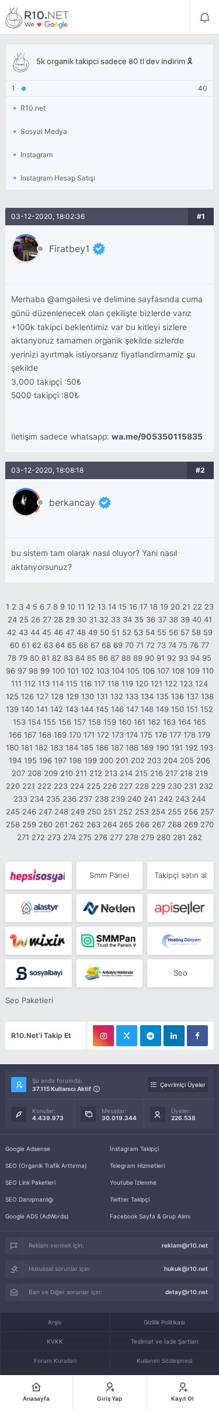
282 (195, 837)
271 (23, 837)
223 (61, 786)
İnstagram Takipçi (134, 1148)
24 (12, 619)
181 (27, 747)
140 (27, 709)
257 (207, 811)
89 (137, 658)
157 (80, 722)
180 (12, 747)
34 (127, 619)
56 (173, 632)
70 (129, 645)
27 (47, 619)
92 (171, 658)
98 (33, 670)
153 (19, 722)
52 (126, 632)
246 (29, 811)
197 (60, 760)
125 (12, 696)
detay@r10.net (186, 1291)
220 (13, 786)
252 (126, 811)
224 (77, 786)
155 (49, 722)
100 (58, 670)
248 (61, 811)
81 (45, 658)
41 (208, 619)
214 (126, 773)
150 (177, 709)
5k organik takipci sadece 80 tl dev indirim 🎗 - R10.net (37, 17)
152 (206, 709)
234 (37, 798)
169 (60, 734)
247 (45, 811)
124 (201, 683)
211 (81, 773)
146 (117, 709)
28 (58, 619)
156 (64, 722)
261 (61, 824)
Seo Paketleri (29, 1000)
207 (18, 773)
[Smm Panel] (38, 876)
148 (147, 709)
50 (104, 632)
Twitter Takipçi (130, 1199)
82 (56, 658)
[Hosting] (38, 908)
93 (183, 658)
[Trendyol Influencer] (38, 941)
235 (53, 798)
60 (14, 645)
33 (115, 619)
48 (81, 632)
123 (186, 683)
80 (34, 658)
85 (91, 658)
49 (93, 632)
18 (154, 606)
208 (34, 773)
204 (171, 760)
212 (95, 773)
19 (164, 606)
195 (30, 760)
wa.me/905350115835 (157, 436)
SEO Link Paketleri (30, 1182)
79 (23, 658)
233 (20, 798)
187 (117, 747)
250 (94, 811)
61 (26, 645)
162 (154, 722)
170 (75, 734)
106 (148, 670)
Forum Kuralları (55, 1360)
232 (206, 786)
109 (193, 670)
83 (68, 658)
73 (161, 645)
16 (133, 606)
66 (83, 645)
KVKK (55, 1341)
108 (178, 670)
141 (42, 709)
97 (22, 670)
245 (13, 811)
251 (109, 811)
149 (162, 709)
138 (207, 696)
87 (114, 658)
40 (196, 619)
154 (34, 722)
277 (116, 837)
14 (112, 606)
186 (102, 747)
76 (194, 645)
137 (192, 696)
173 (118, 734)
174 (132, 734)
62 (36, 645)
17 (143, 606)
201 (122, 760)
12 (91, 606)
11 (81, 606)
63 (48, 645)
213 (111, 773)
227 (126, 786)
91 (161, 658)
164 (184, 722)
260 (46, 824)
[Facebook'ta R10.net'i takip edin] (197, 1035)
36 (150, 619)
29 (70, 619)
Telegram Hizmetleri (137, 1165)
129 (72, 696)
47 (69, 632)
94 (195, 658)
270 (207, 824)
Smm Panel (109, 875)
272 (38, 837)
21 (186, 606)
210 (66, 773)
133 (132, 696)
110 (208, 670)
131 (102, 696)
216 (156, 773)
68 (106, 645)
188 (132, 747)
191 (177, 747)
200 (106, 760)
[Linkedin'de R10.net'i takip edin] (174, 1035)
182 (41, 747)
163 (169, 722)
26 (35, 619)
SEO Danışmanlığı (29, 1199)
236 (69, 798)
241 (150, 798)
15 (123, 606)
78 (12, 658)
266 (142, 824)
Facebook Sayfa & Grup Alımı (150, 1216)
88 (126, 658)
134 (147, 696)
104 (118, 670)
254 (158, 811)
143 (71, 709)
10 (71, 606)
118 (113, 683)
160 (125, 722)
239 (118, 798)
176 (161, 734)
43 (23, 632)
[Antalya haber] (109, 973)
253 (142, 811)
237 (85, 798)
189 (147, 747)
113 (44, 683)
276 (100, 837)
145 (102, 709)
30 (81, 619)
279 (147, 837)
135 (162, 696)
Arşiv (55, 1322)
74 (172, 645)
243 (182, 798)
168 (45, 734)
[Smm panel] (109, 941)
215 (141, 773)
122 (171, 683)
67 (95, 645)
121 (156, 683)
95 (206, 658)
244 (199, 798)
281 (179, 837)
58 (196, 632)
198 (75, 760)
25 (24, 619)
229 (158, 786)
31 (93, 619)
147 (132, 709)
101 (73, 670)
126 (27, 696)
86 (103, 658)
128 (57, 696)
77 (205, 645)
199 (90, 760)
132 (116, 696)
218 (186, 773)
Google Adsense (27, 1148)
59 (208, 632)
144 (87, 709)
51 (116, 632)
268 (175, 824)
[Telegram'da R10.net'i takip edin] (150, 1035)
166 (15, 734)
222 (44, 786)
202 (138, 760)
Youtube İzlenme (133, 1182)
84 (80, 658)
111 (16, 683)
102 (87, 670)
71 (140, 645)
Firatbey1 (69, 248)
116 (86, 683)
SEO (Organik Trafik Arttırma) (46, 1165)
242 (166, 798)
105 (133, 670)
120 (141, 683)
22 (197, 606)
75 (183, 645)
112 (30, 683)
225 (93, 786)
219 (201, 773)
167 (30, 734)
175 (146, 734)
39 (185, 619)
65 (72, 645)
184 (71, 747)
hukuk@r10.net (186, 1268)
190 (162, 747)
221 (28, 786)
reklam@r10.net (185, 1245)
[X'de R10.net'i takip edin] (126, 1035)
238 (102, 798)
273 (54, 837)
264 (110, 824)
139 (12, 709)
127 (42, 696)
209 (51, 773)
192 (191, 747)
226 (110, 786)
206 (203, 760)
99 (45, 670)
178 (189, 734)
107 (163, 670)
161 (139, 722)
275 (85, 837)
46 (58, 632)
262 (77, 824)
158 (94, 722)
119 (127, 683)
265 (126, 824)
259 (29, 824)
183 (56, 747)
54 (150, 632)
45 (46, 632)
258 (13, 824)
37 (162, 619)
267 (158, 824)
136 (177, 696)
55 (161, 632)
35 (139, 619)
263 (93, 824)
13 (102, 606)
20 (175, 606)
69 (118, 645)
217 (171, 773)
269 (191, 824)
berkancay (72, 502)
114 (58, 683)
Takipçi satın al (180, 875)
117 (99, 683)
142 (56, 709)
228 (142, 786)
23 (209, 606)
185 (87, 747)
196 (45, 760)
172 (103, 734)
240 (134, 798)
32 (104, 619)
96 (10, 670)
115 (72, 683)
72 (150, 645)
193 (206, 747)
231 (190, 786)
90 (149, 658)
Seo (180, 972)
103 (102, 670)
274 (69, 837)
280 (164, 837)
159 (109, 722)
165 (199, 722)
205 (187, 760)
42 (11, 632)
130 (87, 696)
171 (89, 734)
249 (78, 811)
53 (138, 632)
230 (175, 786)
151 (192, 709)
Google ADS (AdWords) (37, 1216)
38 (173, 619)
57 (184, 632)
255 (175, 811)
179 (204, 734)
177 (175, 734)
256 (191, 811)
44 (35, 632)
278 (131, 837)
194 (15, 760)
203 (154, 760)
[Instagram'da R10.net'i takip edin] (103, 1035)
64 (60, 645)
